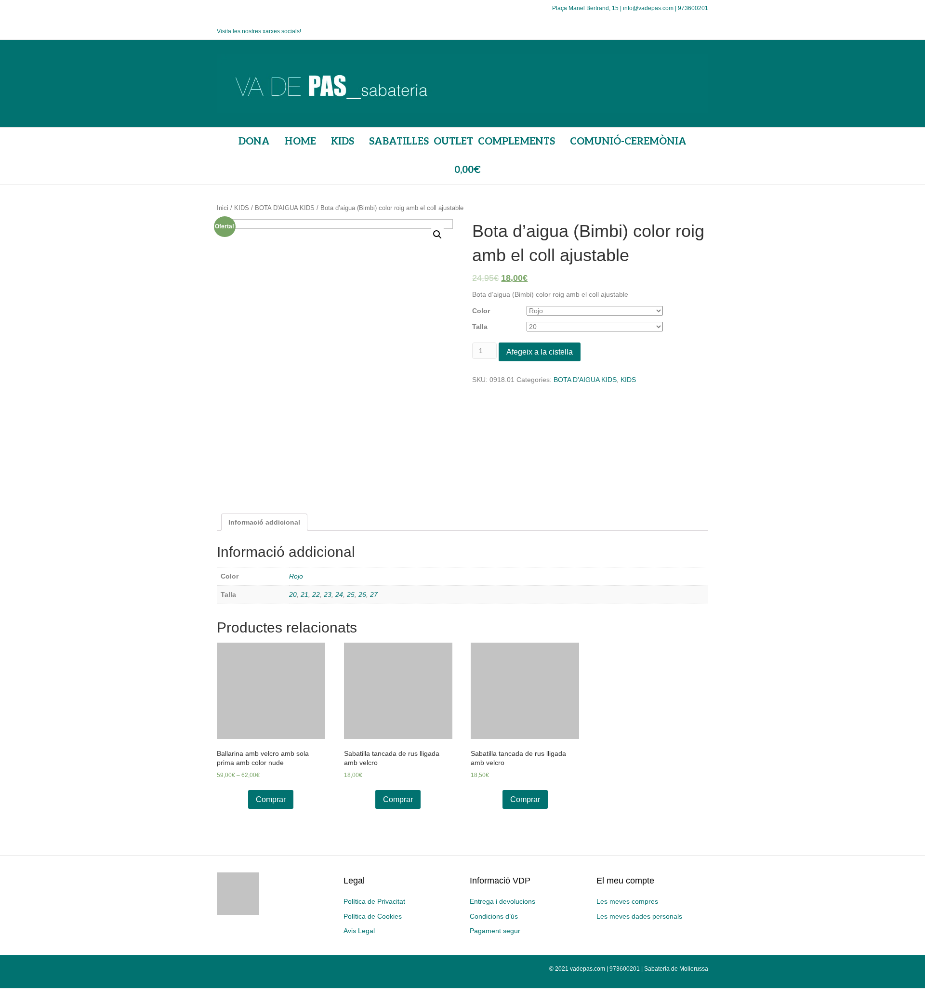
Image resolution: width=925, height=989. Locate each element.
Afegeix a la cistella (539, 352)
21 (304, 594)
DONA (254, 141)
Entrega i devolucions (502, 901)
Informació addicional (264, 522)
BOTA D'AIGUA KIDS (285, 207)
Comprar (271, 799)
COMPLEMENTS (516, 141)
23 (327, 594)
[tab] (264, 522)
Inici (222, 207)
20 (293, 594)
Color (481, 311)
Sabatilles (399, 141)
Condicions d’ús (494, 916)
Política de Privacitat (374, 901)
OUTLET (453, 141)
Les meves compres (627, 901)
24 (339, 594)
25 (351, 594)
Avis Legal (359, 931)
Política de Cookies (373, 916)
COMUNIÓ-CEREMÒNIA (628, 141)
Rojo (296, 576)
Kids (342, 141)
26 (362, 594)
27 (374, 594)
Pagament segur (495, 931)
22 (316, 594)
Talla (480, 326)
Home (300, 141)
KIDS (241, 207)
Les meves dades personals (639, 916)
